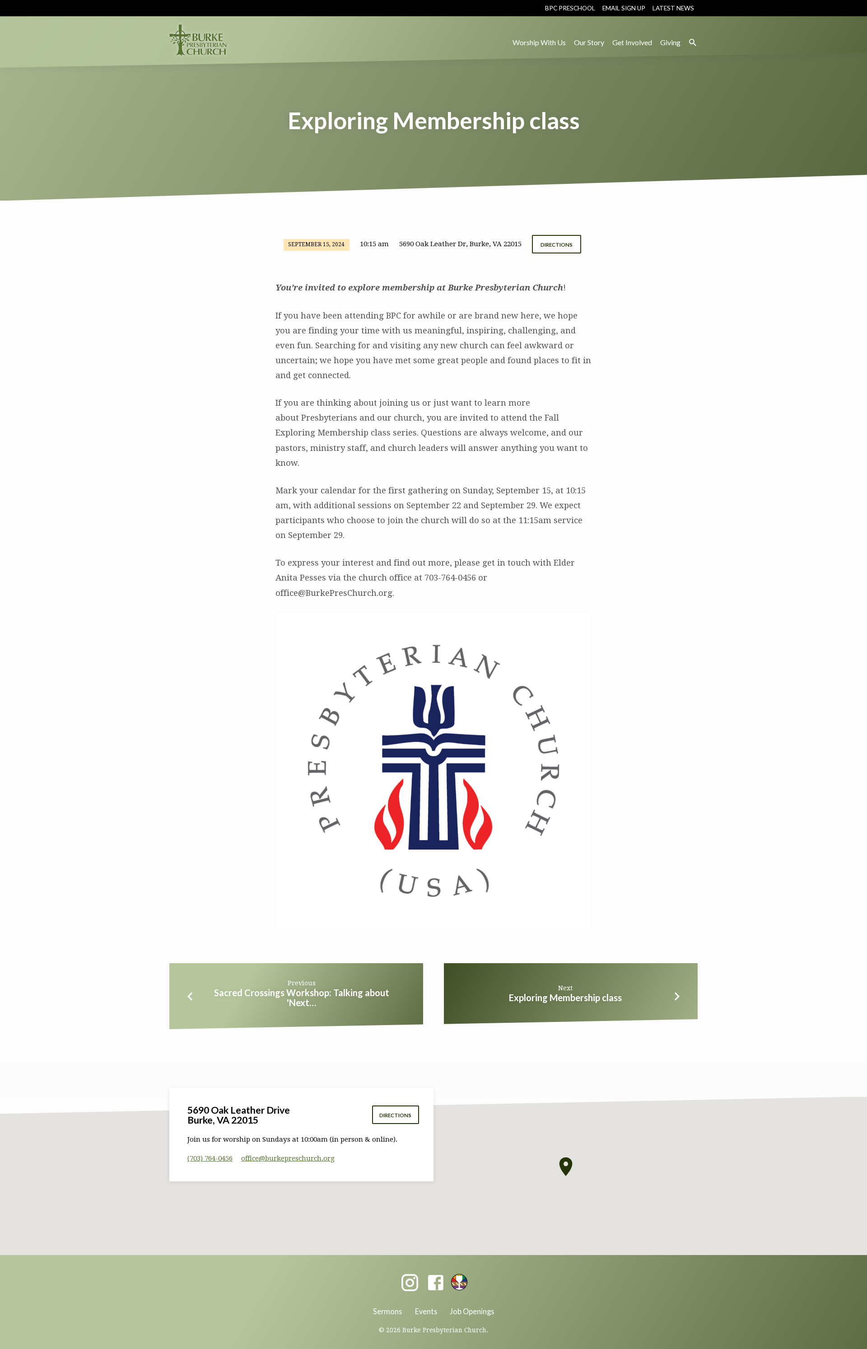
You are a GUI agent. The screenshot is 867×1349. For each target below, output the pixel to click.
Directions (557, 245)
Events (426, 1311)
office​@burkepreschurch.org (288, 1158)
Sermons (387, 1311)
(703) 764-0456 (210, 1158)
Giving (670, 42)
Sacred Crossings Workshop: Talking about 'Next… (301, 997)
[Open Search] (693, 42)
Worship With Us (539, 42)
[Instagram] (410, 1283)
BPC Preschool (570, 8)
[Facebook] (435, 1283)
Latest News (673, 8)
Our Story (589, 42)
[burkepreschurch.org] (459, 1282)
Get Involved (632, 42)
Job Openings (472, 1311)
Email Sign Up (623, 8)
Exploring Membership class (565, 997)
